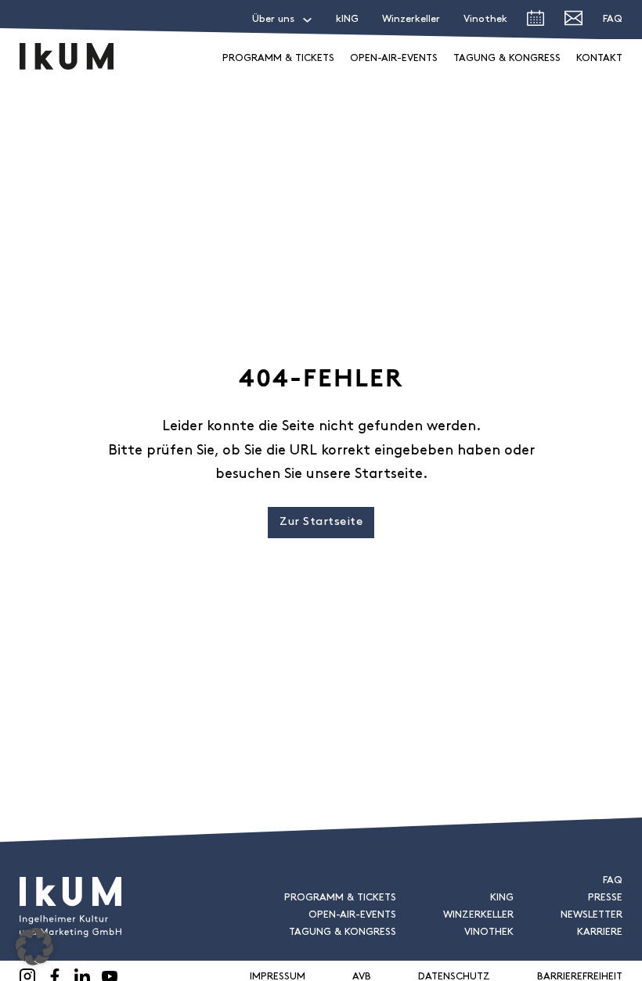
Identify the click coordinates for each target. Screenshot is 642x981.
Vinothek (485, 19)
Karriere (599, 932)
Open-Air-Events (394, 58)
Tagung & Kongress (507, 58)
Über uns (273, 19)
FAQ (612, 19)
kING (347, 19)
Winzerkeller (411, 19)
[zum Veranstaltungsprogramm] (535, 21)
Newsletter (591, 915)
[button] (34, 946)
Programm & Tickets (278, 58)
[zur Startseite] (67, 56)
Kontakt (599, 58)
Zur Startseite (321, 522)
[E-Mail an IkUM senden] (573, 21)
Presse (605, 898)
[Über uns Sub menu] (307, 20)
